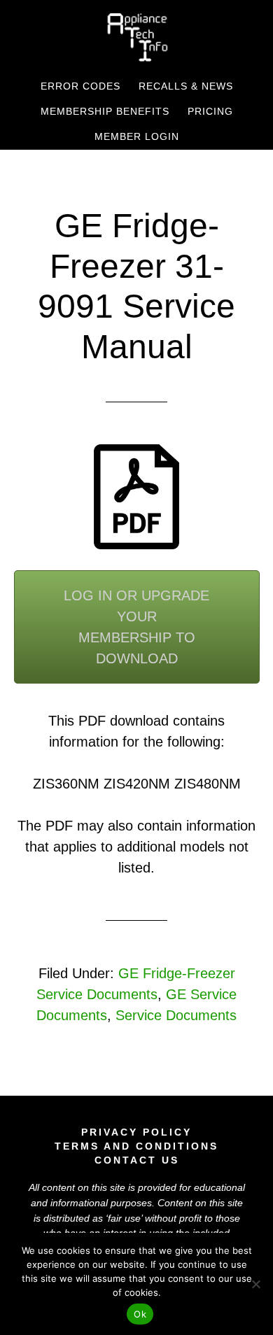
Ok (140, 1314)
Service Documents (176, 1015)
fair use (124, 1218)
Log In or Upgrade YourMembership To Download (136, 627)
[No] (255, 1284)
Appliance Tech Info (137, 37)
